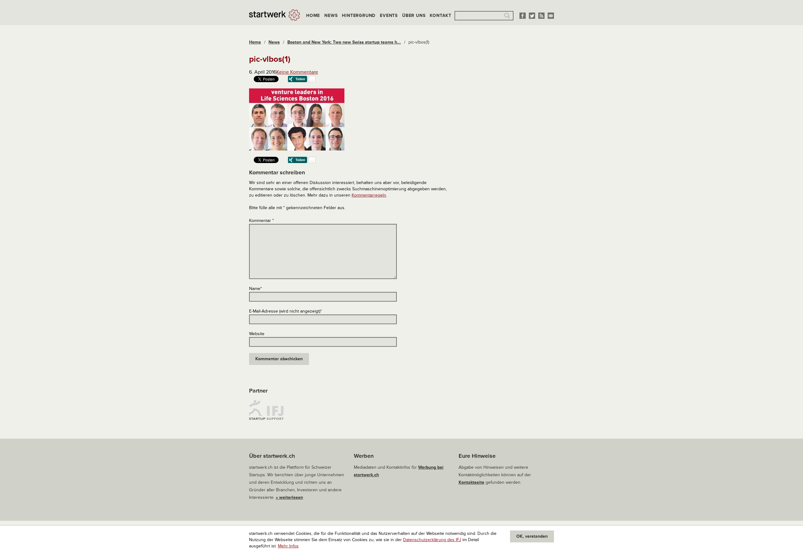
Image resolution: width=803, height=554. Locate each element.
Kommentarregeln (369, 195)
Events (389, 15)
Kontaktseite (471, 482)
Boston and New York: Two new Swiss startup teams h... (344, 42)
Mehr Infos (288, 546)
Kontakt (440, 15)
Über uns (413, 15)
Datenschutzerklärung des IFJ (432, 539)
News (331, 15)
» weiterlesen (289, 497)
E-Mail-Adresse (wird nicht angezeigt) (285, 311)
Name (255, 288)
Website (256, 333)
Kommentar (261, 220)
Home (313, 15)
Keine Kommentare (297, 72)
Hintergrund (358, 15)
